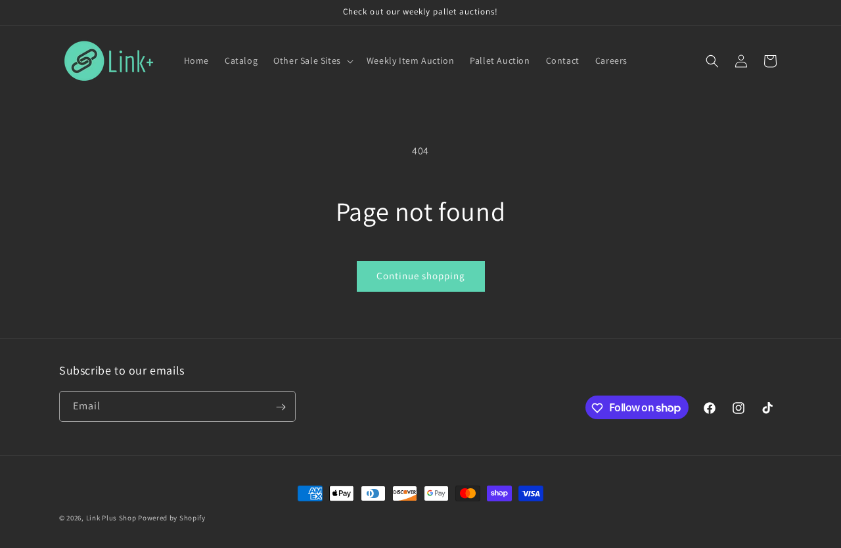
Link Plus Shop (111, 517)
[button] (312, 60)
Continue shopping (420, 275)
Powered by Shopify (172, 517)
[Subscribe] (280, 407)
